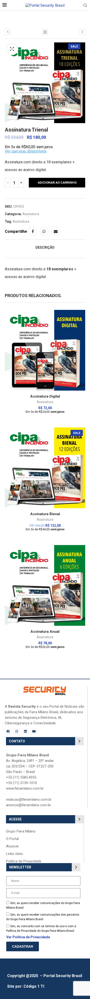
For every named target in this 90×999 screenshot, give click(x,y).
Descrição (45, 247)
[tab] (45, 247)
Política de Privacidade (23, 861)
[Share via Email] (55, 231)
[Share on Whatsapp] (44, 231)
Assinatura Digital (45, 396)
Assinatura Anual (45, 631)
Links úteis (14, 854)
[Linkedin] (25, 731)
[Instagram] (16, 731)
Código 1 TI (34, 986)
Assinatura (31, 214)
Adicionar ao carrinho (57, 182)
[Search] (85, 5)
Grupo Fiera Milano (21, 831)
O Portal (12, 839)
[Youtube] (34, 731)
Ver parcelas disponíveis (26, 151)
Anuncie (12, 846)
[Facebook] (8, 731)
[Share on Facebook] (32, 231)
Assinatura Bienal (45, 514)
